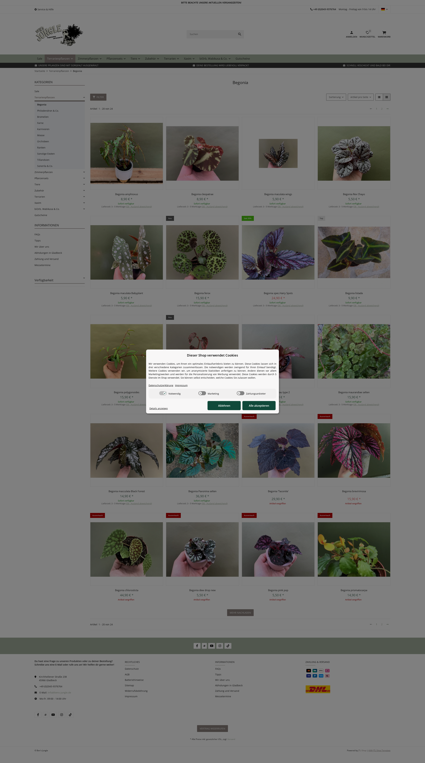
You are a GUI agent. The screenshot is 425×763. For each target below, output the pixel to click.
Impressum (181, 385)
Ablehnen (224, 405)
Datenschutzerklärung (161, 385)
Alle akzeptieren (259, 405)
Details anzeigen (158, 408)
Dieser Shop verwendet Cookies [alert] (212, 355)
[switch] (163, 393)
